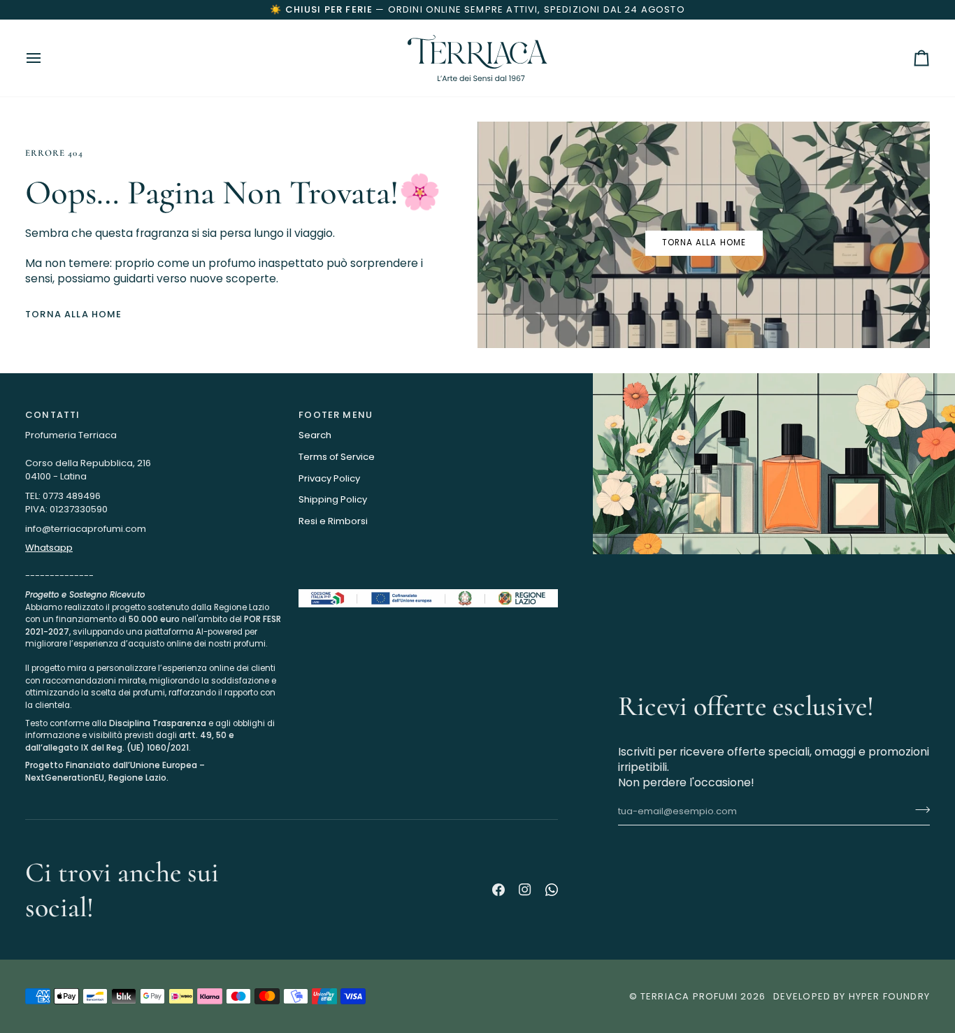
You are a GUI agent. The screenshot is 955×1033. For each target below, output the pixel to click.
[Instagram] (525, 889)
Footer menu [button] (336, 414)
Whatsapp (49, 547)
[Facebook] (498, 889)
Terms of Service (337, 456)
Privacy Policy (329, 478)
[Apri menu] (46, 58)
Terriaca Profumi (689, 996)
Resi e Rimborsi (333, 521)
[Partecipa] (918, 809)
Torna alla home (704, 242)
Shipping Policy (333, 499)
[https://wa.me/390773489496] (551, 889)
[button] (155, 585)
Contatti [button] (52, 414)
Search (315, 435)
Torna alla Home (73, 314)
